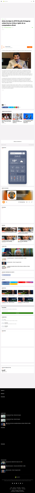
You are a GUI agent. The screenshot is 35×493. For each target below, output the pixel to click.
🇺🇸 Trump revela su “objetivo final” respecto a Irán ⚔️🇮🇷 (14, 461)
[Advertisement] (17, 10)
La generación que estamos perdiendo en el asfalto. (9, 232)
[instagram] (18, 483)
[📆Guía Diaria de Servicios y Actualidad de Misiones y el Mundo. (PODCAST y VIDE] (3, 424)
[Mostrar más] (20, 107)
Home (11, 487)
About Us (14, 487)
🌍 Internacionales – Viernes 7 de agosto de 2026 (14, 262)
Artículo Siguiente (31, 144)
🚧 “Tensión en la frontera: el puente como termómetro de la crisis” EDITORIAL (8, 241)
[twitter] (14, 483)
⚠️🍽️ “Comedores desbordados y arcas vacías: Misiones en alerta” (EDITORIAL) (25, 241)
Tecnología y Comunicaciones (20, 491)
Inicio (2, 19)
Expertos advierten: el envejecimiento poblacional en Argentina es (17, 121)
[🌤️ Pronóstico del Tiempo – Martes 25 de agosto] (3, 420)
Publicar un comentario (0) (17, 141)
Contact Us (23, 487)
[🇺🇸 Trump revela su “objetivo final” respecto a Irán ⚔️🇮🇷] (3, 462)
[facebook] (12, 483)
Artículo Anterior (3, 144)
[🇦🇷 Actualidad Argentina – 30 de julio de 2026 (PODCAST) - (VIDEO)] (4, 259)
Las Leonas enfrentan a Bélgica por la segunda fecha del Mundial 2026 (28, 121)
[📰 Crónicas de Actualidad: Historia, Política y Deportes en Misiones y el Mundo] (4, 267)
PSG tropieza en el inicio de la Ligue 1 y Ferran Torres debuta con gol (6, 121)
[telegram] (20, 483)
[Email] (18, 107)
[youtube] (16, 483)
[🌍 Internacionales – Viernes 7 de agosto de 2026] (4, 263)
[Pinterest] (16, 107)
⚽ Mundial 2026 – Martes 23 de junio (23, 302)
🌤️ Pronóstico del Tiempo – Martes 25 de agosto (13, 419)
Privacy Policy (19, 487)
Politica (5, 19)
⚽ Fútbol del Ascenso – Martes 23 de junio (8, 302)
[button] (1, 1)
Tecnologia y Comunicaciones (19, 490)
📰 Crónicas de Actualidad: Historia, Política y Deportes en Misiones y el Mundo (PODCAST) (18, 267)
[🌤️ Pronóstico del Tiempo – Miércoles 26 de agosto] (3, 416)
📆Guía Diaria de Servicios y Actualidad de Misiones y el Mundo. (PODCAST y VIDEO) (18, 423)
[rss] (22, 483)
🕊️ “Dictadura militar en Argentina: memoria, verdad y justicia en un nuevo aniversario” (25, 233)
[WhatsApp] (14, 107)
